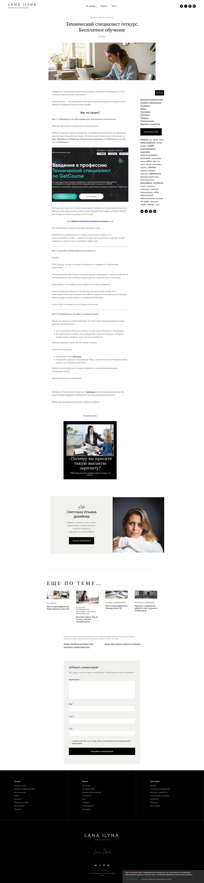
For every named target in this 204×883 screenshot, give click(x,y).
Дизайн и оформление (150, 102)
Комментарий (74, 680)
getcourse (144, 139)
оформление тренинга (147, 180)
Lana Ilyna (22, 5)
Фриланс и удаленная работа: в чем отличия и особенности (146, 608)
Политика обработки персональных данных (157, 879)
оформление (155, 173)
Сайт (70, 729)
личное (148, 164)
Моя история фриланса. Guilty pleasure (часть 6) (58, 607)
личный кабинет (156, 164)
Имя (71, 704)
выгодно (159, 143)
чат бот (157, 204)
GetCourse (90, 392)
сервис (146, 201)
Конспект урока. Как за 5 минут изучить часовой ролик (87, 619)
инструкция (145, 158)
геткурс (143, 146)
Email (71, 716)
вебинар (155, 140)
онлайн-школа (144, 174)
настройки (143, 167)
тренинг (143, 204)
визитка (161, 140)
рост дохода (159, 198)
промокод (143, 186)
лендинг (142, 164)
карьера (142, 161)
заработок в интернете (148, 155)
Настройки (145, 112)
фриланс (151, 204)
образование (143, 170)
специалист (154, 201)
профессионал (151, 186)
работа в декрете (146, 195)
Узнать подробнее (81, 541)
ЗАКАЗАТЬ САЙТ (151, 132)
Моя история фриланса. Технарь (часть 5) (116, 607)
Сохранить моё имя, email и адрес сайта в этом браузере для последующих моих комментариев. (101, 742)
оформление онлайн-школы (149, 177)
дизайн (150, 145)
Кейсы (143, 108)
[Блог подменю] (117, 6)
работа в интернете (147, 198)
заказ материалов (147, 149)
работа (156, 192)
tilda (150, 140)
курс (158, 161)
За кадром (145, 105)
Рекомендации (147, 121)
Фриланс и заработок (106, 17)
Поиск (159, 93)
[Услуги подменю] (107, 6)
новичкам (152, 167)
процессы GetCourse (146, 192)
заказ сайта (145, 152)
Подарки (144, 118)
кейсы (149, 161)
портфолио (158, 182)
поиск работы (146, 183)
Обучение (93, 17)
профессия (154, 189)
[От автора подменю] (96, 6)
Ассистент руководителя (151, 99)
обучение (76, 356)
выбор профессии (148, 142)
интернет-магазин (156, 158)
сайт (141, 201)
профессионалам (145, 189)
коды (154, 161)
